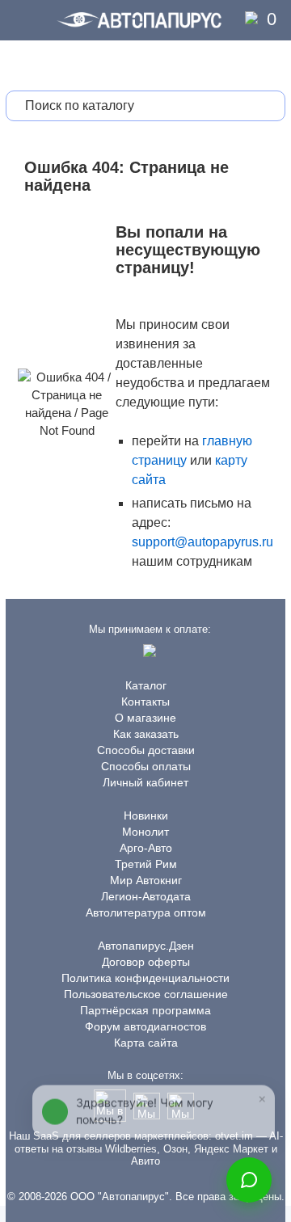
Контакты (145, 701)
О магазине (145, 717)
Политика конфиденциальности (145, 977)
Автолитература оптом (146, 912)
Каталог (146, 685)
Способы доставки (146, 750)
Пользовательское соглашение (146, 994)
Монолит (145, 831)
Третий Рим (146, 864)
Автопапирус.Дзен (146, 945)
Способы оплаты (146, 766)
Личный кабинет (145, 782)
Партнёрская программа (145, 1010)
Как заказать (146, 733)
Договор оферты (146, 961)
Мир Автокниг (146, 880)
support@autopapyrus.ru (202, 542)
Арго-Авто (146, 847)
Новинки (146, 815)
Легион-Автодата (146, 896)
